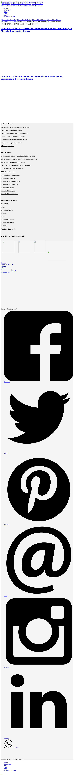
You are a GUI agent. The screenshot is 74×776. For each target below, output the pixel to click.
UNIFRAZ (4, 225)
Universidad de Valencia (8, 178)
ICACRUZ (7, 10)
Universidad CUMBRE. (8, 219)
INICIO (6, 8)
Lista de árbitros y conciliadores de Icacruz (13, 162)
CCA (5, 12)
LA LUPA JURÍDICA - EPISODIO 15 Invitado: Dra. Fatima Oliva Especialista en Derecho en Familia (31, 77)
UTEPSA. (4, 213)
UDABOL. (4, 216)
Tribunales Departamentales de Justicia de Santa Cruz (16, 165)
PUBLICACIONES (10, 17)
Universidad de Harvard (7, 187)
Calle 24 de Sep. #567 (7, 263)
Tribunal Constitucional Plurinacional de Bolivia (14, 133)
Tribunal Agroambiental (7, 146)
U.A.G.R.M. (4, 204)
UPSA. (3, 207)
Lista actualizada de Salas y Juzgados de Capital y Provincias (18, 156)
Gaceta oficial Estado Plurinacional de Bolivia (14, 139)
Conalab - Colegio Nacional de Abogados (13, 136)
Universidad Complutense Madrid (10, 181)
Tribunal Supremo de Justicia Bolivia (11, 130)
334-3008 (3, 266)
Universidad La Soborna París (9, 184)
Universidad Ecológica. (7, 222)
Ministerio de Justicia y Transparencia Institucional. (15, 127)
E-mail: (14, 270)
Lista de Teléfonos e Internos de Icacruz (12, 168)
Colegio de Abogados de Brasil (11, 143)
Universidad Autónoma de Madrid (10, 175)
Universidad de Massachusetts (9, 194)
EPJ (5, 15)
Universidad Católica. (7, 210)
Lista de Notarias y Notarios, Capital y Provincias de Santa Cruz (19, 159)
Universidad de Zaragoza (8, 191)
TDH (5, 13)
